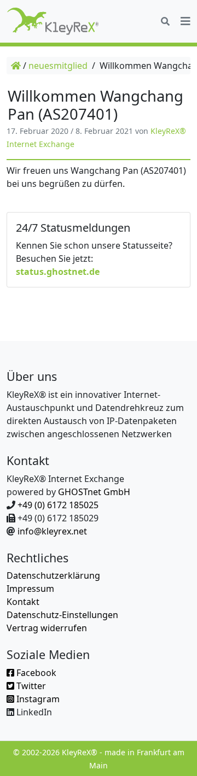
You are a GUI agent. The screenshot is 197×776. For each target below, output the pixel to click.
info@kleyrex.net (52, 531)
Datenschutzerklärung (53, 575)
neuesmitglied (58, 66)
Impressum (30, 589)
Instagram (37, 699)
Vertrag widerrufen (47, 628)
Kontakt (23, 602)
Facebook (35, 673)
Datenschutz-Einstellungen (62, 615)
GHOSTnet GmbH (94, 492)
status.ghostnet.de (58, 272)
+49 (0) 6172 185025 (58, 505)
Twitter (30, 686)
